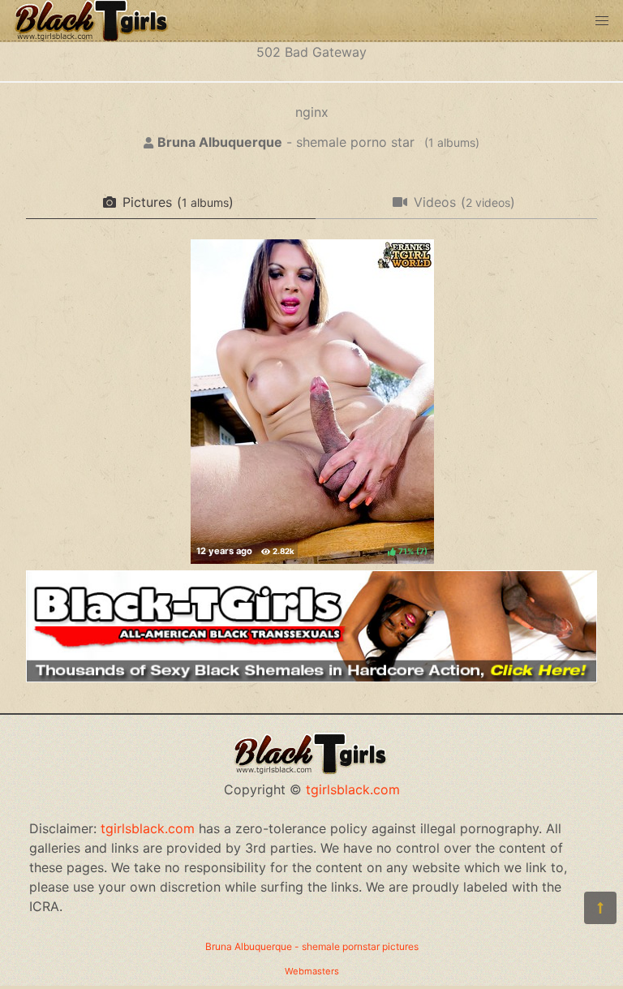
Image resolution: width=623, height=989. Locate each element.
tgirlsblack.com (353, 789)
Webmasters (312, 971)
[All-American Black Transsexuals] (311, 677)
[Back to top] (600, 908)
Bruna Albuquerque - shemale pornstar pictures (312, 946)
